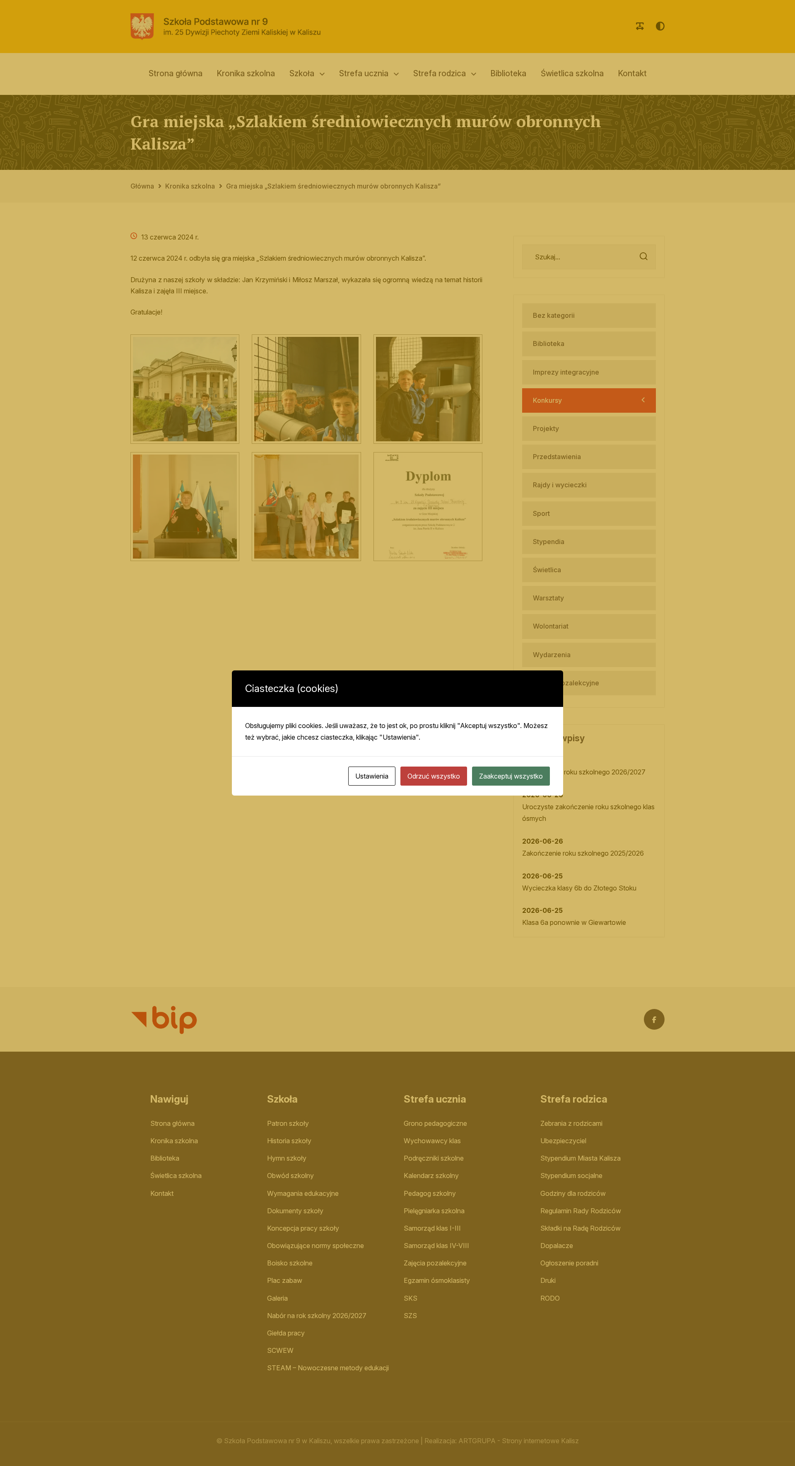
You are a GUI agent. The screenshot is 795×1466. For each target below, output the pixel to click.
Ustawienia (371, 776)
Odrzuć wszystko (433, 776)
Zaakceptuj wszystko (511, 776)
